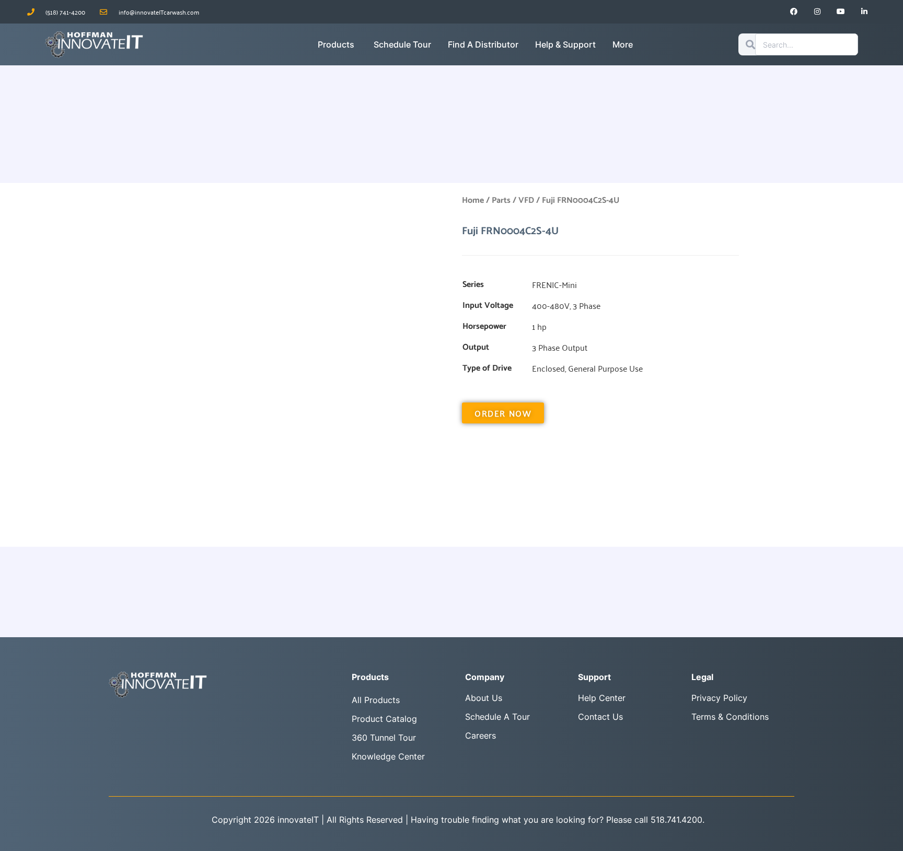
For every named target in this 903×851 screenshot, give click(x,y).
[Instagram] (817, 12)
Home (473, 200)
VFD (526, 200)
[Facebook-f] (794, 12)
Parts (501, 200)
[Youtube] (841, 12)
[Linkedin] (864, 12)
